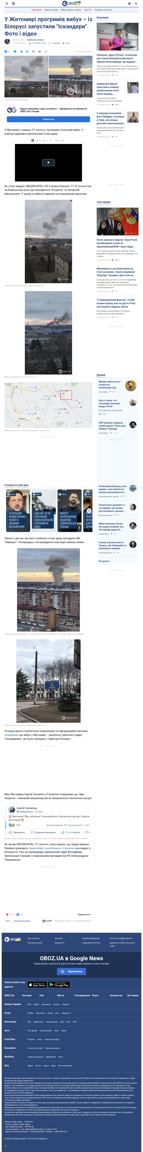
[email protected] (37, 1131)
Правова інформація (90, 938)
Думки (101, 375)
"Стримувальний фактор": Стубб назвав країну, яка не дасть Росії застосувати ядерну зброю (116, 303)
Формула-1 (66, 1013)
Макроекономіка (53, 1048)
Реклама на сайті (35, 943)
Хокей (50, 1013)
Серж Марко (104, 433)
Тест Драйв (32, 1031)
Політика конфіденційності (121, 938)
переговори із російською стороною (51, 848)
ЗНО (68, 1022)
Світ (42, 995)
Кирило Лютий (19, 40)
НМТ (75, 1022)
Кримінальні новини (35, 40)
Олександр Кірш (105, 553)
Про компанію (34, 938)
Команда (59, 938)
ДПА (62, 1022)
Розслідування (82, 995)
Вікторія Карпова (106, 515)
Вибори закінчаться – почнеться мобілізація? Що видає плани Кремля (110, 384)
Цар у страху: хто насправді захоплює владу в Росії (109, 403)
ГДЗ (29, 1022)
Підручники (38, 1022)
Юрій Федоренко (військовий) (110, 410)
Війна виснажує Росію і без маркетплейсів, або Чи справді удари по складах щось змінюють (112, 526)
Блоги (95, 995)
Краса (46, 1066)
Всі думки (104, 561)
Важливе (103, 17)
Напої (39, 1039)
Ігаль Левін (103, 392)
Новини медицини (36, 1057)
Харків (36, 1004)
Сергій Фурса (104, 534)
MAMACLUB (51, 1057)
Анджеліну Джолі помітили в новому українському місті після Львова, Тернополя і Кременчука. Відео (108, 89)
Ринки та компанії (35, 1048)
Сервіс (63, 1031)
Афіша (30, 1066)
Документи (60, 943)
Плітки (38, 1066)
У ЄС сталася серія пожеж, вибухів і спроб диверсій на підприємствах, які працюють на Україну (117, 253)
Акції (56, 1031)
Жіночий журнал (65, 1066)
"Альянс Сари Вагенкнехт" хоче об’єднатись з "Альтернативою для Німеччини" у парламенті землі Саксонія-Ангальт (118, 69)
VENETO (88, 10)
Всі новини (133, 995)
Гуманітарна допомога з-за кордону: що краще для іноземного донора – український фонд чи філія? (112, 508)
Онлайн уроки (52, 1022)
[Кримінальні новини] (47, 922)
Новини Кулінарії (52, 1039)
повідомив (11, 735)
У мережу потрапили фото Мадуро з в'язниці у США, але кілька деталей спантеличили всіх (110, 118)
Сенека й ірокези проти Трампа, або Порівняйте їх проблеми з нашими (112, 545)
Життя (60, 995)
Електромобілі (46, 1031)
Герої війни (36, 10)
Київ (29, 1004)
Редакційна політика (22, 921)
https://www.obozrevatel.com (96, 1078)
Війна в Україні (51, 10)
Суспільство (116, 995)
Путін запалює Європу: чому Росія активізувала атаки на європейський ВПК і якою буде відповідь (117, 243)
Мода (53, 1066)
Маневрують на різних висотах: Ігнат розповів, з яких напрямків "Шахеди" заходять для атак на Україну (116, 272)
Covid (60, 1057)
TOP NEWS (103, 202)
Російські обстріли (103, 10)
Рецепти (31, 1039)
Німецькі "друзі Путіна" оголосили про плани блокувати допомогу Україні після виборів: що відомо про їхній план (117, 59)
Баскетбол (40, 1013)
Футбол (31, 1013)
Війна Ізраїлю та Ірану (71, 10)
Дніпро (56, 1004)
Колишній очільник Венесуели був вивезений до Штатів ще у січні (110, 130)
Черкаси (65, 1004)
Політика (27, 995)
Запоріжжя (46, 1004)
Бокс (57, 1013)
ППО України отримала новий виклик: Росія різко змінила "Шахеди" (112, 425)
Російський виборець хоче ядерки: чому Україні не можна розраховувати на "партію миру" (113, 489)
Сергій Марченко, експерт (109, 497)
